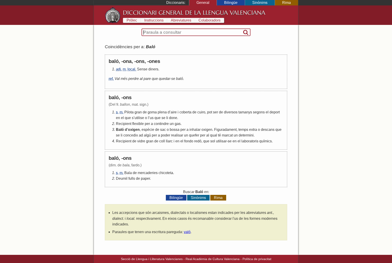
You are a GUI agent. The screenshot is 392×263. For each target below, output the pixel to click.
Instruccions (154, 20)
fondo (188, 141)
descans (267, 130)
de (145, 112)
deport (275, 112)
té (219, 135)
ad (141, 135)
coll (162, 141)
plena (162, 112)
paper (145, 178)
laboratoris (249, 141)
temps (243, 130)
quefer (194, 135)
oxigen (134, 130)
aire (174, 112)
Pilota (129, 112)
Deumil (121, 178)
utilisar (221, 141)
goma (152, 112)
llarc (169, 141)
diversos (231, 112)
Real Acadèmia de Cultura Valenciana (213, 259)
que (128, 118)
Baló (120, 130)
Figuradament (225, 130)
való (187, 232)
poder (165, 135)
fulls (131, 178)
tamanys (245, 112)
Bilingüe (231, 3)
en (118, 118)
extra (253, 130)
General (202, 3)
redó (197, 141)
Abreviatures (181, 20)
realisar (177, 135)
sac (163, 130)
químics (265, 141)
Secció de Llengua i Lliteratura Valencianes (152, 259)
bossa (174, 130)
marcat (227, 135)
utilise (139, 118)
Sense (142, 69)
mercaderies (148, 173)
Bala (128, 173)
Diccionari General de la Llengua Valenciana (194, 12)
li (167, 118)
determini (246, 135)
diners (153, 69)
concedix (130, 135)
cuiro (201, 112)
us (152, 118)
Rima (286, 3)
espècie (148, 130)
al (207, 135)
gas (178, 124)
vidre (141, 141)
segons (259, 112)
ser (215, 112)
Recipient (123, 124)
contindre (161, 124)
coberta (185, 112)
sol (212, 141)
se (163, 118)
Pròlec (132, 20)
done (173, 118)
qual (213, 135)
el (267, 112)
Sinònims (259, 3)
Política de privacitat (257, 259)
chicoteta (166, 173)
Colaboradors (209, 20)
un (172, 124)
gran (138, 112)
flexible (138, 124)
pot (209, 112)
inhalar (195, 130)
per (147, 124)
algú (147, 135)
